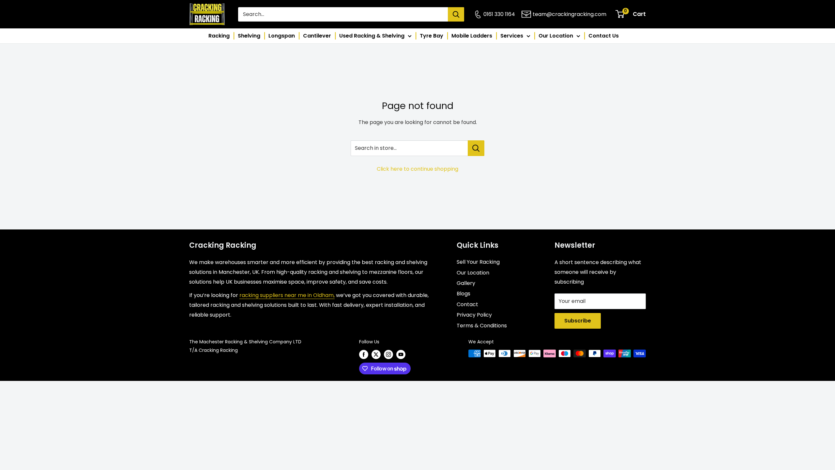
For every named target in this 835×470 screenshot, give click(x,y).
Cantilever (317, 35)
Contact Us (603, 35)
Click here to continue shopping (417, 169)
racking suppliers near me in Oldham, (287, 295)
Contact (467, 304)
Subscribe (577, 320)
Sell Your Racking (478, 262)
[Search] (456, 14)
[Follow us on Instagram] (388, 354)
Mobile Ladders (471, 35)
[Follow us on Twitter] (376, 354)
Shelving (249, 35)
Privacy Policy (474, 315)
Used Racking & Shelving (371, 35)
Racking (219, 35)
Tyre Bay (431, 35)
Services (511, 35)
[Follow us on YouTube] (400, 354)
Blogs (463, 293)
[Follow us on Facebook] (363, 354)
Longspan (281, 35)
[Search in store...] (476, 148)
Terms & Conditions (482, 325)
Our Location (556, 35)
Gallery (466, 283)
